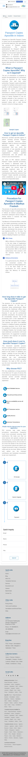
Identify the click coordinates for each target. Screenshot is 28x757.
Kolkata (17, 657)
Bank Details (8, 591)
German (15, 724)
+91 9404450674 (13, 627)
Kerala (19, 659)
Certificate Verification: (9, 742)
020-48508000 (12, 1)
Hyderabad (8, 648)
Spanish (20, 724)
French (20, 726)
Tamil (10, 732)
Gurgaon (15, 659)
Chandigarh (8, 659)
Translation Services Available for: (12, 709)
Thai (9, 734)
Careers (7, 588)
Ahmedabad (17, 643)
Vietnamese (19, 732)
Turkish (6, 730)
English (21, 737)
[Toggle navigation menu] (4, 6)
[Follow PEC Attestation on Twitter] (8, 675)
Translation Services (10, 581)
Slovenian (16, 737)
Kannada (19, 734)
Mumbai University (8, 746)
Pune (7, 643)
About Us (7, 578)
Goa (17, 661)
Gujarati (17, 730)
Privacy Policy (8, 603)
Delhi (12, 645)
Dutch (5, 734)
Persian (6, 735)
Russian (6, 728)
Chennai (12, 657)
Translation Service (8, 724)
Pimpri (11, 643)
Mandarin (19, 735)
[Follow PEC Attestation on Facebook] (6, 675)
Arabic (16, 726)
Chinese (6, 726)
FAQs (6, 611)
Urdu (10, 735)
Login (25, 1)
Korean (11, 728)
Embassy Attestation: (9, 680)
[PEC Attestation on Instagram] (15, 675)
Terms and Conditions (11, 606)
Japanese (11, 726)
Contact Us (8, 593)
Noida (7, 663)
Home (7, 573)
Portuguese (11, 730)
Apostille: (6, 695)
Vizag (19, 663)
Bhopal (13, 661)
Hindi (15, 728)
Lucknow (8, 661)
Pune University (7, 744)
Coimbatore (13, 663)
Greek (14, 735)
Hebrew (5, 737)
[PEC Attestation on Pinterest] (13, 675)
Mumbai (8, 645)
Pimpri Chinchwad (8, 682)
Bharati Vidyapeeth (17, 744)
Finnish (10, 737)
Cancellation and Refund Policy (13, 608)
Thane (14, 648)
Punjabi (6, 732)
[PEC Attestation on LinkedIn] (10, 675)
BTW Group (17, 754)
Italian (19, 728)
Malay (5, 739)
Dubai (21, 661)
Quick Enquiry (19, 1)
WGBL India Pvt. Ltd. (8, 754)
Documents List (9, 586)
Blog (6, 576)
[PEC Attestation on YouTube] (17, 675)
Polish (14, 732)
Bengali (13, 734)
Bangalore (17, 645)
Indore (7, 657)
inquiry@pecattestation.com (13, 633)
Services (7, 583)
